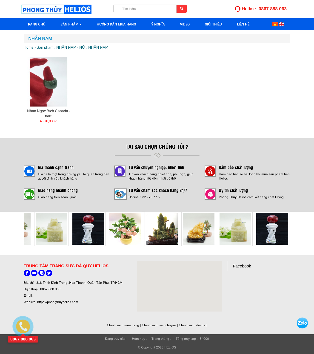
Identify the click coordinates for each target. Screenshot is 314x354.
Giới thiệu (213, 24)
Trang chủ (35, 24)
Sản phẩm (69, 24)
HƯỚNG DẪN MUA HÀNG (116, 24)
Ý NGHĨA (158, 24)
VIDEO (185, 24)
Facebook (242, 266)
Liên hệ (243, 24)
